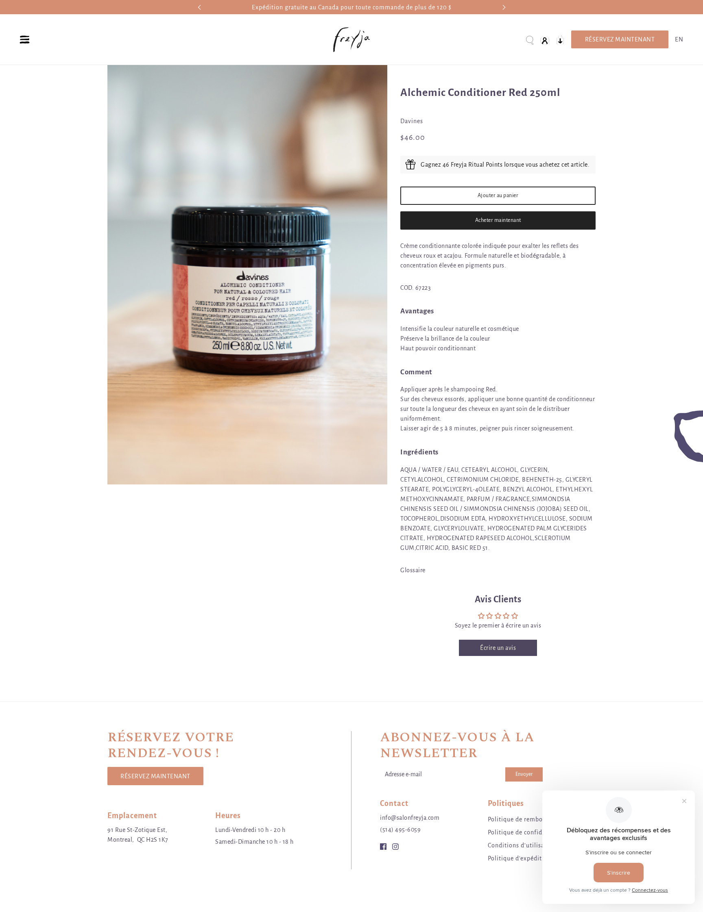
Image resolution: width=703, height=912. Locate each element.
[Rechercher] (529, 39)
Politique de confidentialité (527, 832)
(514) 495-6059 (400, 829)
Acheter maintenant (498, 220)
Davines (411, 121)
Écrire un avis (498, 648)
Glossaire (413, 570)
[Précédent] (199, 7)
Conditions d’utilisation (522, 845)
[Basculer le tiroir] (25, 40)
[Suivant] (504, 7)
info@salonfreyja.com (409, 817)
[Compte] (544, 39)
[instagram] (395, 846)
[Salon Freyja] (351, 39)
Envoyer (524, 774)
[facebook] (383, 846)
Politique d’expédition (519, 858)
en (679, 39)
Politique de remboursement (529, 819)
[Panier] (560, 39)
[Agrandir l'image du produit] (247, 274)
